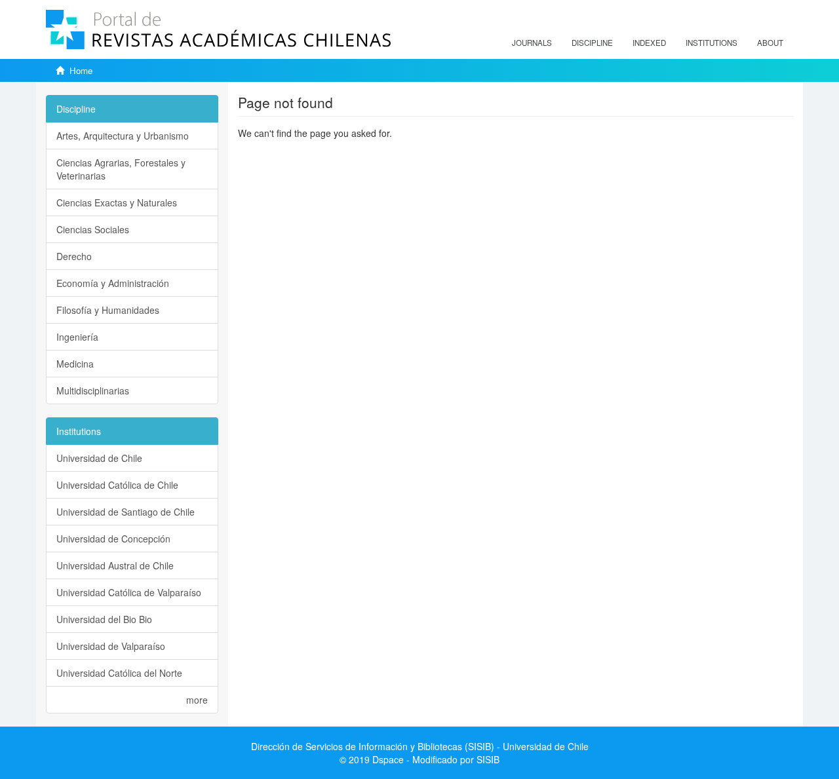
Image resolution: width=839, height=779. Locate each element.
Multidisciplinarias (92, 390)
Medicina (75, 363)
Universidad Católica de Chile (117, 484)
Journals (532, 42)
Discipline (592, 42)
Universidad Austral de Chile (115, 565)
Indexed (649, 42)
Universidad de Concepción (113, 538)
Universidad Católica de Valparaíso (128, 592)
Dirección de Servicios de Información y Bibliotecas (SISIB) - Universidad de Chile (420, 746)
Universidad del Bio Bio (104, 619)
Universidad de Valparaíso (110, 646)
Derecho (74, 256)
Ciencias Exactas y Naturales (116, 202)
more (197, 699)
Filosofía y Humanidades (107, 309)
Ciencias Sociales (92, 229)
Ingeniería (77, 336)
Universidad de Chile (99, 458)
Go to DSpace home (280, 152)
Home (80, 70)
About (770, 42)
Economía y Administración (112, 283)
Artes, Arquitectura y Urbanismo (122, 135)
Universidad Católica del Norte (119, 672)
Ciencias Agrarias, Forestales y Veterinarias (120, 169)
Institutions (711, 42)
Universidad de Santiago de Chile (125, 511)
